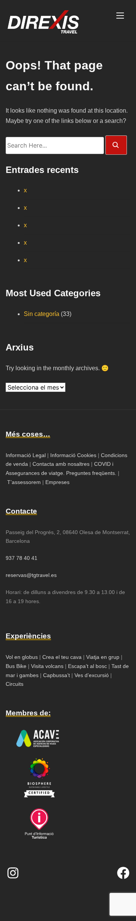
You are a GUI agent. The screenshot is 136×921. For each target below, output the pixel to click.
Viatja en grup (102, 657)
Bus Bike (17, 666)
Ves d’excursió (92, 675)
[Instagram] (13, 873)
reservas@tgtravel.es (31, 575)
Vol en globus (22, 657)
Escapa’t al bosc (87, 666)
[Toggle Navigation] (120, 15)
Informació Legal (26, 455)
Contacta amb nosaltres (61, 464)
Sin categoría (41, 314)
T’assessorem (24, 482)
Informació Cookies (73, 455)
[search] (116, 145)
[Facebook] (123, 873)
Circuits (14, 684)
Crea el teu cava (62, 657)
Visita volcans (47, 666)
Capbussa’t (57, 675)
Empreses (57, 482)
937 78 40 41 (21, 558)
